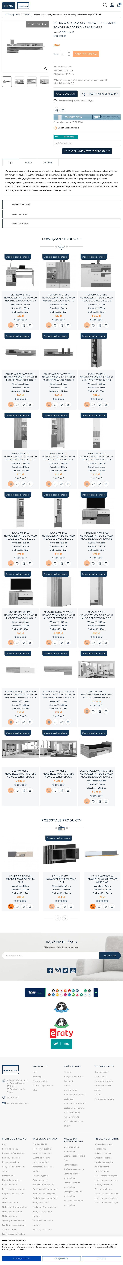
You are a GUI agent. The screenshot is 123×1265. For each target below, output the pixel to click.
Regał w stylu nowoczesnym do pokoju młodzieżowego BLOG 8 (58, 536)
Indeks (57, 32)
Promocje (37, 1076)
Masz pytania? (103, 94)
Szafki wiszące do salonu (14, 1225)
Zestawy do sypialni (42, 1229)
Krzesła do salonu (11, 1162)
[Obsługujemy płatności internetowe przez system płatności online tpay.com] (61, 992)
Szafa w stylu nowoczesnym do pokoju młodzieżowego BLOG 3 (96, 615)
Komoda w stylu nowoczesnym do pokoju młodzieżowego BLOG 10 (58, 297)
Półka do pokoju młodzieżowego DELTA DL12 (20, 879)
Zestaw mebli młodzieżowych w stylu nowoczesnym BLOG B (20, 773)
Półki (66, 1160)
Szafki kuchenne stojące (105, 1176)
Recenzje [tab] (48, 162)
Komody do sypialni (42, 1149)
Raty (35, 1072)
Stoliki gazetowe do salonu (15, 1207)
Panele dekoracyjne (103, 1162)
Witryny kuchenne (103, 1185)
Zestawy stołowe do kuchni (107, 1194)
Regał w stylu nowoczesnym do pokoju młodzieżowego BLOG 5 (58, 456)
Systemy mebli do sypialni (45, 1189)
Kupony (98, 1094)
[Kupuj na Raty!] (87, 137)
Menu (8, 5)
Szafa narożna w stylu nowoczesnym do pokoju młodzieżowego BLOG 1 (58, 615)
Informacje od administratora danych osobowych (75, 1094)
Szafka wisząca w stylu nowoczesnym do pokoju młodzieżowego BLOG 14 (20, 694)
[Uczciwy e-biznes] (61, 1023)
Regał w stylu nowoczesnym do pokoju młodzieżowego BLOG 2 (96, 377)
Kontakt (67, 1085)
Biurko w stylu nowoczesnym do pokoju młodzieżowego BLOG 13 (20, 297)
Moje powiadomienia (104, 1099)
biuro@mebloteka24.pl (17, 1103)
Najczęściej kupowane (43, 1085)
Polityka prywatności (73, 1076)
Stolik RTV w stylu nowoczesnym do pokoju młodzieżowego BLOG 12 (20, 615)
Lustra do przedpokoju (74, 1156)
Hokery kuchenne (102, 1153)
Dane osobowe (101, 1072)
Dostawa (68, 1072)
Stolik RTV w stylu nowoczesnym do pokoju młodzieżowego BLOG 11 (96, 536)
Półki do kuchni (101, 1167)
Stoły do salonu (9, 1216)
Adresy (97, 1090)
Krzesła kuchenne (103, 1158)
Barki (4, 1144)
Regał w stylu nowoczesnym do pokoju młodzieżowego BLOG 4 (20, 456)
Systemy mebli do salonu (14, 1220)
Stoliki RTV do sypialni (43, 1185)
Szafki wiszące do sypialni (45, 1198)
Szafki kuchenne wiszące (106, 1180)
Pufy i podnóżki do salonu (14, 1189)
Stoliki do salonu (10, 1203)
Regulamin (69, 1081)
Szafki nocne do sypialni (44, 1194)
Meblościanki (8, 1176)
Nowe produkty (40, 1081)
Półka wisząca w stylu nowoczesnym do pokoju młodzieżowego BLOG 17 (20, 377)
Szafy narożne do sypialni (45, 1207)
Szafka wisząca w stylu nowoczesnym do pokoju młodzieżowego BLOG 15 (58, 694)
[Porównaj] (57, 110)
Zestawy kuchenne (103, 1189)
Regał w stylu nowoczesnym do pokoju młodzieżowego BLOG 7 (20, 536)
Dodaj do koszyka (86, 54)
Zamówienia (100, 1076)
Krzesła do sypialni (42, 1153)
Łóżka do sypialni (41, 1162)
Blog (35, 1090)
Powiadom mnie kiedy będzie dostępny (87, 151)
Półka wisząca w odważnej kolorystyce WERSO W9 (102, 879)
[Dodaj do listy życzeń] (63, 110)
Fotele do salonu (10, 1149)
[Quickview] (30, 325)
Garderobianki (40, 1144)
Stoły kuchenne (101, 1171)
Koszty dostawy (65, 94)
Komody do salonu (11, 1158)
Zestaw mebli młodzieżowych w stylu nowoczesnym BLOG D (58, 773)
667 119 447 (12, 1098)
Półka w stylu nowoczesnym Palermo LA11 (61, 879)
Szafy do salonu (9, 1229)
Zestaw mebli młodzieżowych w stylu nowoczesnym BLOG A (96, 694)
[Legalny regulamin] (61, 1007)
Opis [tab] (11, 162)
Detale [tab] (28, 162)
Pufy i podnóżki (40, 1180)
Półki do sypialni (40, 1176)
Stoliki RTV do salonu (12, 1211)
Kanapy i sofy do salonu (13, 1153)
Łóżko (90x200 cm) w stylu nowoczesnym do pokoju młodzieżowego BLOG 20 (96, 773)
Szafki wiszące (70, 1165)
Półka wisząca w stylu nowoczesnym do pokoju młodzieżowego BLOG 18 (58, 377)
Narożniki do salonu (11, 1180)
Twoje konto (104, 1066)
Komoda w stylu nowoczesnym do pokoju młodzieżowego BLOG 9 (96, 297)
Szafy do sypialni (41, 1203)
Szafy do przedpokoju (74, 1169)
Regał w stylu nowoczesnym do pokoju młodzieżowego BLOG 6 (96, 456)
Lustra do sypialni (41, 1158)
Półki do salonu (9, 1185)
